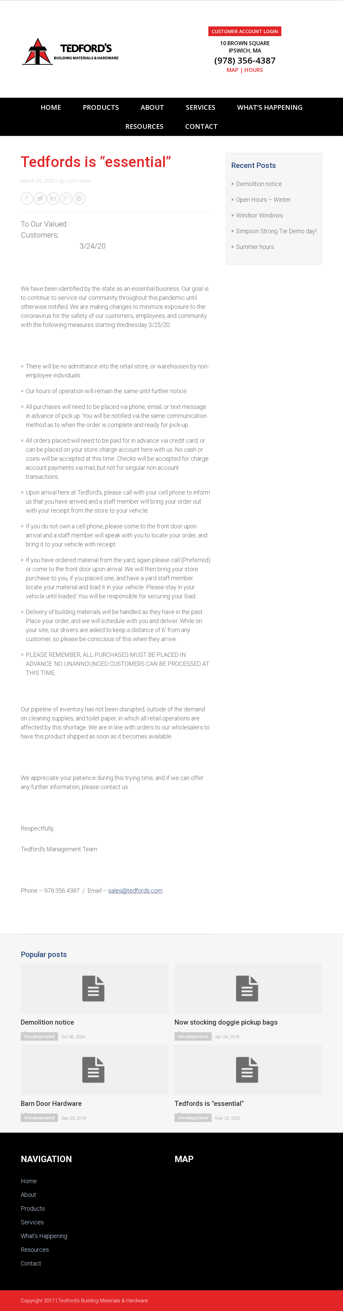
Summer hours (255, 246)
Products (101, 107)
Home (51, 107)
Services (200, 107)
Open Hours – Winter (263, 199)
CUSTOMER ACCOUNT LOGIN (245, 31)
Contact (201, 126)
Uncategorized (39, 1036)
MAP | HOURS (245, 70)
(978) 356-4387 (245, 60)
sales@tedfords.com (135, 890)
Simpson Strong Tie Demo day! (276, 231)
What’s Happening (270, 107)
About (152, 107)
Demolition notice (259, 183)
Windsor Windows (259, 215)
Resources (144, 126)
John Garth (78, 181)
